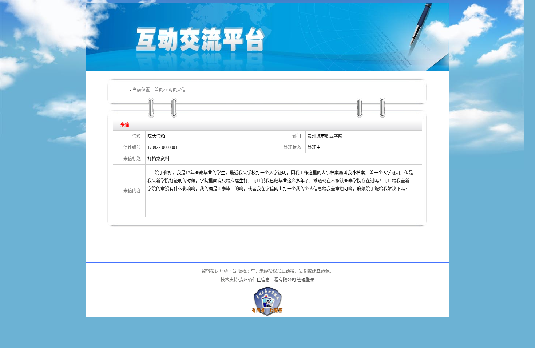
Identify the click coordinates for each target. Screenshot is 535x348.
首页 (158, 89)
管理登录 (305, 279)
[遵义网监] (267, 287)
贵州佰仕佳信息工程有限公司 (267, 279)
